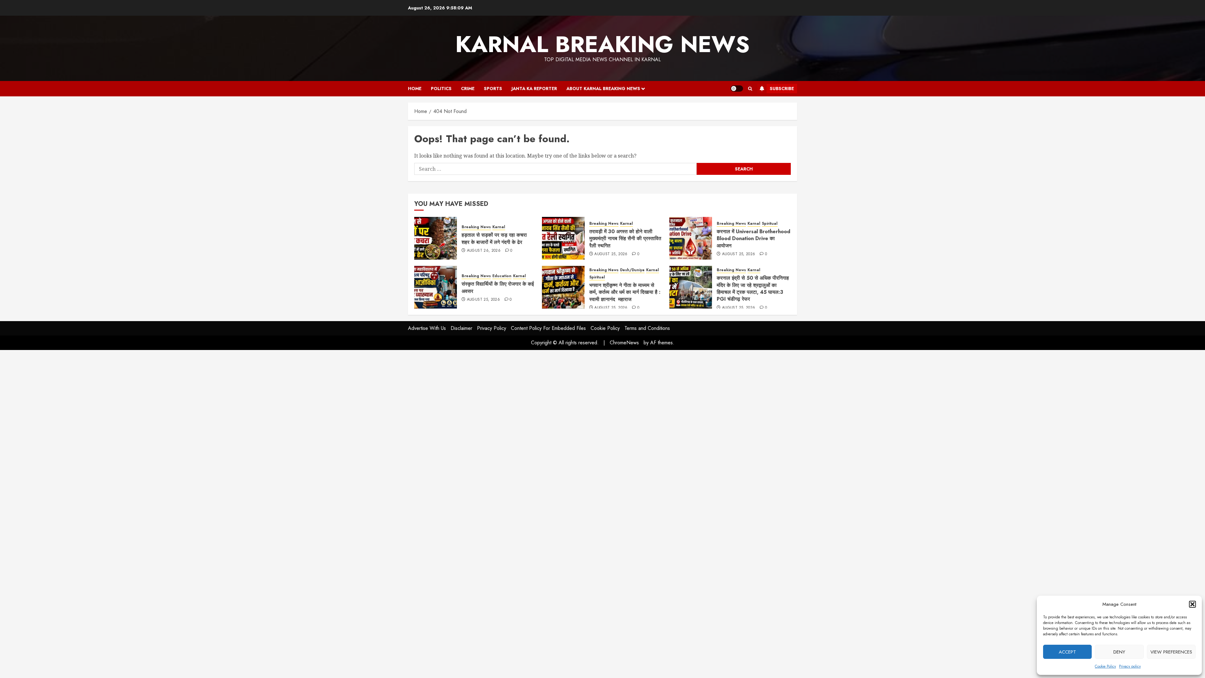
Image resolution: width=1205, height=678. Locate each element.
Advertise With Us (427, 328)
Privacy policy (1130, 666)
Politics (441, 88)
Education (501, 276)
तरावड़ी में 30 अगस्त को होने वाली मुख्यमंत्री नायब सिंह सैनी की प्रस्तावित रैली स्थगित (625, 238)
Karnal (498, 227)
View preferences (1171, 651)
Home (414, 88)
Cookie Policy (1105, 666)
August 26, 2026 (484, 250)
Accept (1067, 651)
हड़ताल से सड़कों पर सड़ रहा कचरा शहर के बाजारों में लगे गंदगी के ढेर (494, 238)
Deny (1119, 651)
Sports (493, 88)
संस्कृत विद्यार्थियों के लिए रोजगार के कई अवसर (498, 287)
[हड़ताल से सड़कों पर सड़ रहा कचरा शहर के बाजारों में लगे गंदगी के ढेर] (435, 238)
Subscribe (782, 88)
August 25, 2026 (610, 254)
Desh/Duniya (632, 270)
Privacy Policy (491, 328)
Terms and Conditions (647, 328)
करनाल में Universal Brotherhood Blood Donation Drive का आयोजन (753, 238)
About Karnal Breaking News (603, 88)
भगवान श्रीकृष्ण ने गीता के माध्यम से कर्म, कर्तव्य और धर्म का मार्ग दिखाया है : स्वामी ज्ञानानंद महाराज (625, 292)
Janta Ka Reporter (534, 88)
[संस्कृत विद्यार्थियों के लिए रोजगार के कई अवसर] (435, 287)
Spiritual (770, 223)
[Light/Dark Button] (737, 88)
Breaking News (476, 227)
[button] (1192, 604)
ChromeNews (624, 342)
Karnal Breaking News (602, 44)
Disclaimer (461, 328)
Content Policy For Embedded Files (548, 328)
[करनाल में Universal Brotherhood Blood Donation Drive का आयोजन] (690, 238)
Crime (467, 88)
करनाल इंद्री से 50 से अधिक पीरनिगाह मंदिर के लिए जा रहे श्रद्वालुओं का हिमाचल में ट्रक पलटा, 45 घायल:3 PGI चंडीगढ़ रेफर (753, 288)
